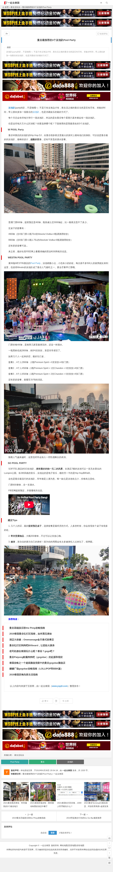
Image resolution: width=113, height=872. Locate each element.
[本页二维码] (109, 863)
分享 (67, 701)
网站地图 (64, 845)
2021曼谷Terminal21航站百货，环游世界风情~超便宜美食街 (96, 806)
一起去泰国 (13, 3)
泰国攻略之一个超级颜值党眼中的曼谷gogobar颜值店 (37, 663)
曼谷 (43, 762)
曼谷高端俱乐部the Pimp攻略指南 (27, 628)
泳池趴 (11, 108)
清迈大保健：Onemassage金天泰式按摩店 (31, 639)
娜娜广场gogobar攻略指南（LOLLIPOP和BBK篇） (36, 668)
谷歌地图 (80, 845)
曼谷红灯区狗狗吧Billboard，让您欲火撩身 (32, 645)
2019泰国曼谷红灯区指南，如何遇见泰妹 (30, 633)
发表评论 (103, 34)
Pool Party (35, 263)
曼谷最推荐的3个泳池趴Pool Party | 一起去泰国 (42, 774)
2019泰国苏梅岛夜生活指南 (23, 674)
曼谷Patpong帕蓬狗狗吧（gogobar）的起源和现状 (36, 657)
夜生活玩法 (15, 7)
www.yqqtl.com (60, 686)
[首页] (109, 838)
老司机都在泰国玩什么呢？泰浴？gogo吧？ (32, 651)
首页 (7, 7)
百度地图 (72, 845)
